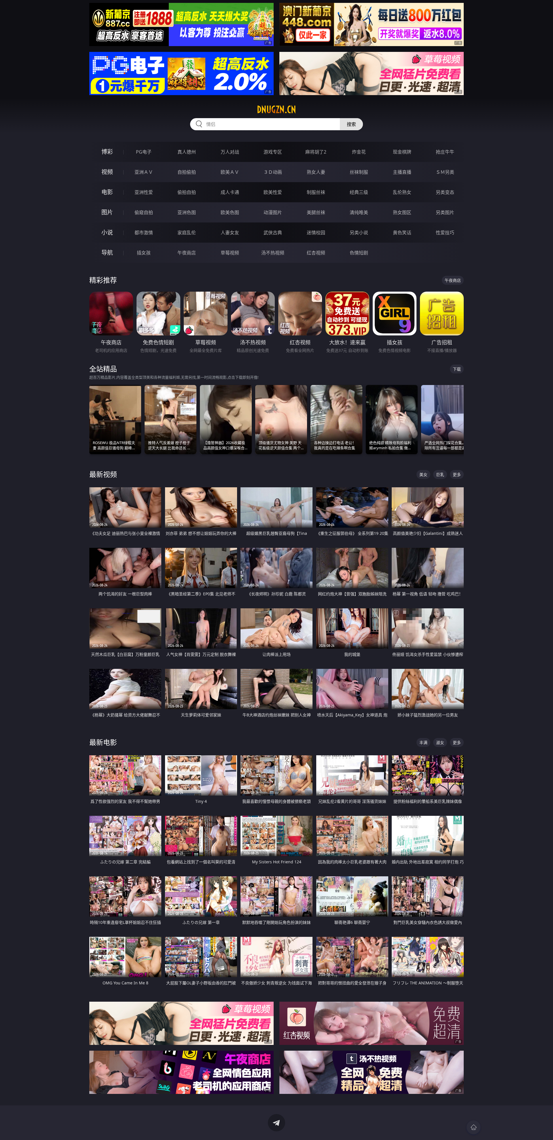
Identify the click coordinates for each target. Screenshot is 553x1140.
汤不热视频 (272, 253)
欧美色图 (230, 212)
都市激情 (144, 232)
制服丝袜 (316, 192)
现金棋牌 (402, 152)
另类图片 (445, 212)
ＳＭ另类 (445, 172)
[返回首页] (473, 1127)
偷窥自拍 (144, 212)
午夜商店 (186, 253)
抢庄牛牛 (445, 152)
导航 (107, 252)
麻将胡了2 (315, 152)
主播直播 (402, 172)
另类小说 (359, 232)
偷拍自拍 (186, 192)
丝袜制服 (359, 172)
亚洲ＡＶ (144, 172)
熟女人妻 (316, 172)
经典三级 (359, 192)
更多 (457, 474)
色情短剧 (359, 253)
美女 (423, 474)
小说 (107, 232)
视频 (107, 172)
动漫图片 (273, 212)
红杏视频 (316, 253)
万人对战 (230, 152)
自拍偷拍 (186, 172)
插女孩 (144, 253)
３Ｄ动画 (273, 172)
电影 (107, 192)
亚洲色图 (186, 212)
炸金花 (359, 152)
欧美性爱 (273, 192)
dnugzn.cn (276, 109)
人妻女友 (230, 232)
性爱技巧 (445, 232)
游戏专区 (273, 152)
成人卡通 (230, 192)
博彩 (107, 152)
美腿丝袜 (316, 212)
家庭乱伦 (186, 232)
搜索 (351, 124)
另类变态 (445, 192)
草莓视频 (230, 253)
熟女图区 (402, 212)
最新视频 (103, 474)
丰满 (423, 742)
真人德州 (186, 152)
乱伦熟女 (402, 192)
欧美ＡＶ (230, 172)
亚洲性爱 (144, 192)
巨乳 (440, 474)
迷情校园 (316, 232)
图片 (107, 212)
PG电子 (143, 152)
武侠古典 (273, 232)
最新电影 (103, 742)
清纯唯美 (359, 212)
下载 (457, 369)
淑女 (440, 742)
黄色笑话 (402, 232)
